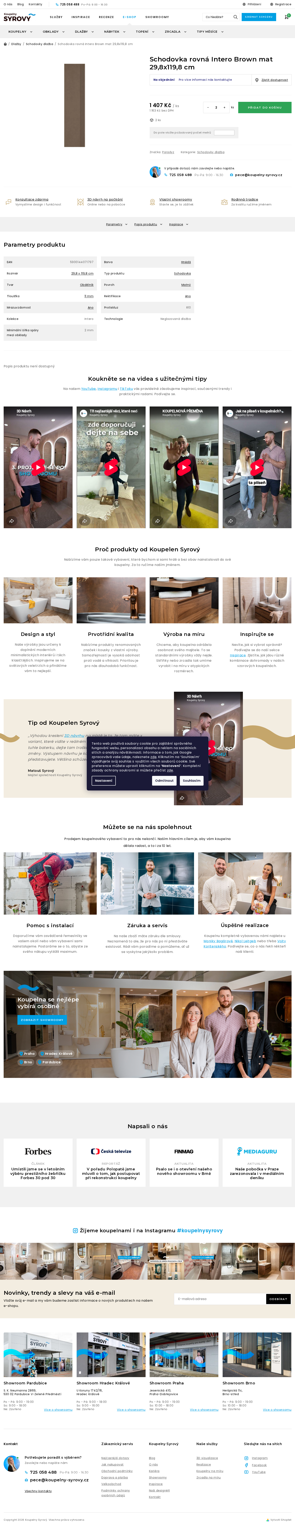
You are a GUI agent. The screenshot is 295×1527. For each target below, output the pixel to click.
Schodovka (182, 273)
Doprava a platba (114, 1477)
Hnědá (186, 262)
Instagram (260, 1458)
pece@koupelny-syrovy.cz (258, 175)
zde (153, 757)
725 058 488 (70, 4)
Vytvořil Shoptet (281, 1520)
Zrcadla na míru (208, 1477)
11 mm (89, 296)
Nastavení (103, 780)
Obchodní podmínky (117, 1471)
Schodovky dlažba (211, 152)
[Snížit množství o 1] (208, 107)
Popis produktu (145, 224)
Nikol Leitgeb (245, 941)
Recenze (106, 17)
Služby (56, 17)
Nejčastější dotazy (115, 1458)
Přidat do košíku (265, 107)
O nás (8, 4)
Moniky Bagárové (218, 941)
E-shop (129, 17)
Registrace (283, 4)
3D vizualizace (207, 1458)
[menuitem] (21, 31)
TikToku (126, 388)
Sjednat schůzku (259, 17)
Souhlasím (192, 780)
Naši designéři (159, 1490)
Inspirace (81, 17)
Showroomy (157, 17)
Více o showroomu (58, 1410)
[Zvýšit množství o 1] (224, 107)
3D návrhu (74, 735)
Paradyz (168, 152)
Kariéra (154, 1471)
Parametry (114, 224)
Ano (188, 296)
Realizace (203, 1464)
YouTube (88, 388)
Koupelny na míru (209, 1471)
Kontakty (35, 4)
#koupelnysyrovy (200, 1230)
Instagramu (107, 388)
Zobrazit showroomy (42, 1020)
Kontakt (155, 1497)
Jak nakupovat (112, 1464)
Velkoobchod (111, 1484)
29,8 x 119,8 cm (82, 273)
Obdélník (87, 285)
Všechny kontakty (38, 1491)
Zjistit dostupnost (275, 80)
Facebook (259, 1465)
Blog (20, 4)
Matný (186, 285)
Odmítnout (164, 780)
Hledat (235, 17)
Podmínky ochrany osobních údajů (115, 1492)
